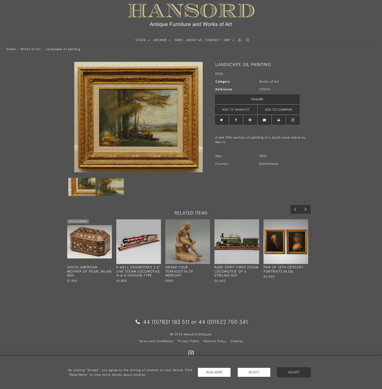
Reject (254, 372)
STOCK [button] (141, 40)
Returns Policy (215, 341)
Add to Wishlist (236, 109)
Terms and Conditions (156, 341)
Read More (214, 372)
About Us (194, 40)
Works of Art (31, 49)
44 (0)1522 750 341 (223, 322)
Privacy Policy (188, 341)
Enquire (257, 99)
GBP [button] (227, 40)
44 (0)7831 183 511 (166, 322)
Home (11, 49)
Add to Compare (279, 109)
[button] (247, 40)
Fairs (178, 40)
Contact (212, 40)
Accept (294, 372)
